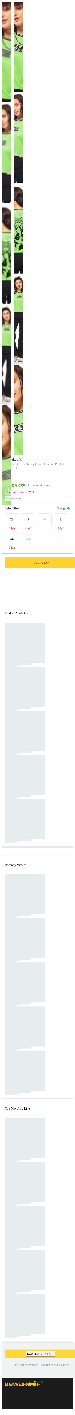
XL (12, 538)
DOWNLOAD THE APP (40, 1353)
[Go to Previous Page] (5, 8)
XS (12, 519)
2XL (28, 538)
